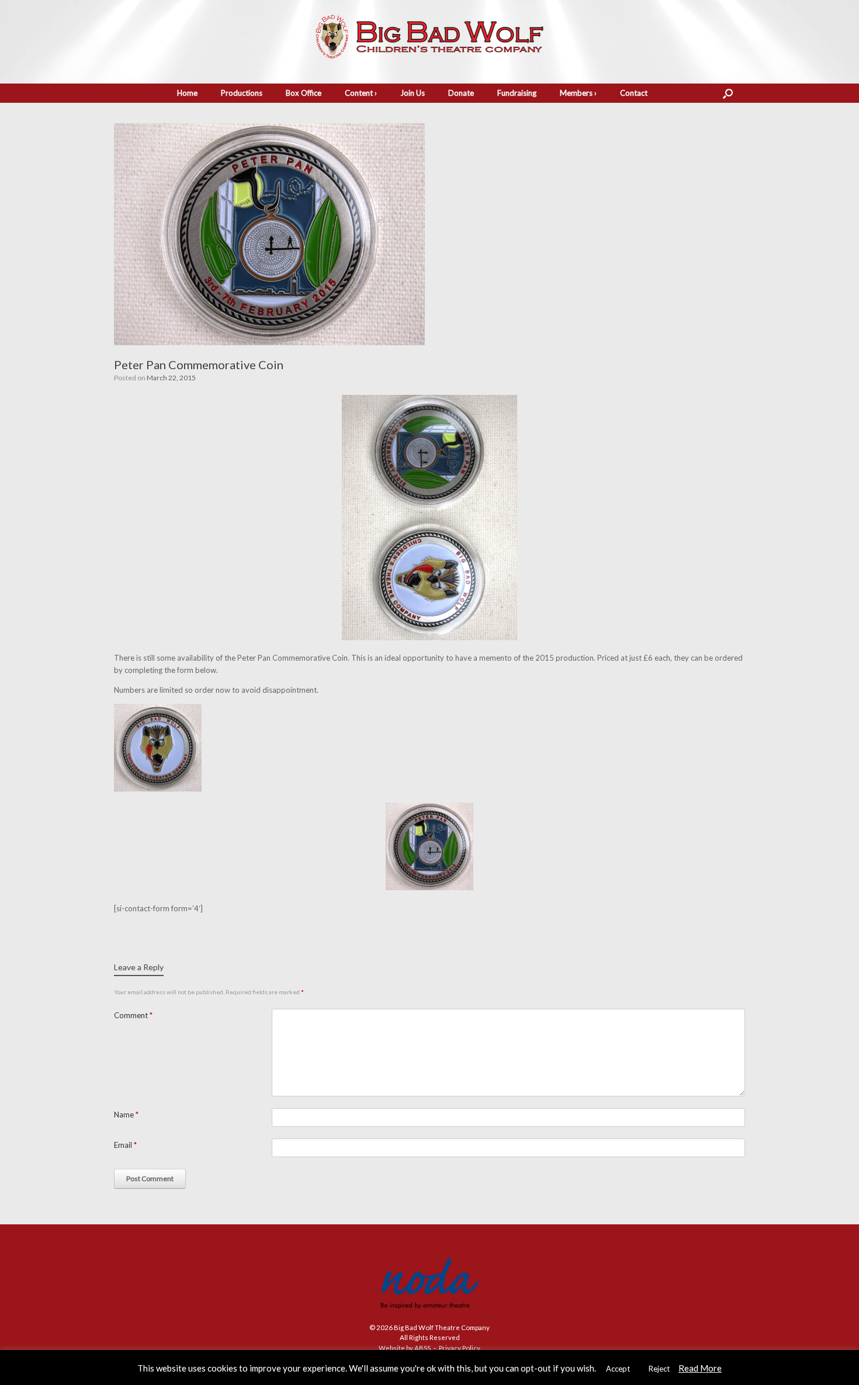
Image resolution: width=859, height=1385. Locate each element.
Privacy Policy (459, 1348)
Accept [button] (618, 1368)
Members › (578, 93)
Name (126, 1114)
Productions (241, 93)
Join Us (412, 93)
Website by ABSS (405, 1348)
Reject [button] (659, 1368)
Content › (361, 93)
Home (187, 93)
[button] (728, 93)
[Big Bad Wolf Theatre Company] (429, 37)
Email (125, 1145)
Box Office (303, 93)
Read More (700, 1368)
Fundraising (516, 93)
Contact (633, 93)
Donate (461, 93)
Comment (133, 1015)
